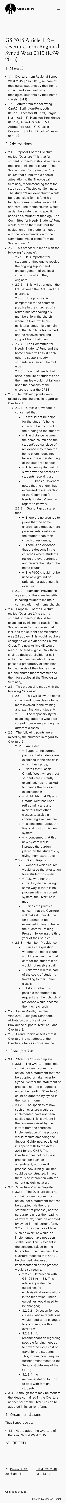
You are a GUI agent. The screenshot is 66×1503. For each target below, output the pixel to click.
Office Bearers (25, 8)
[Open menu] (58, 9)
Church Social (53, 1498)
